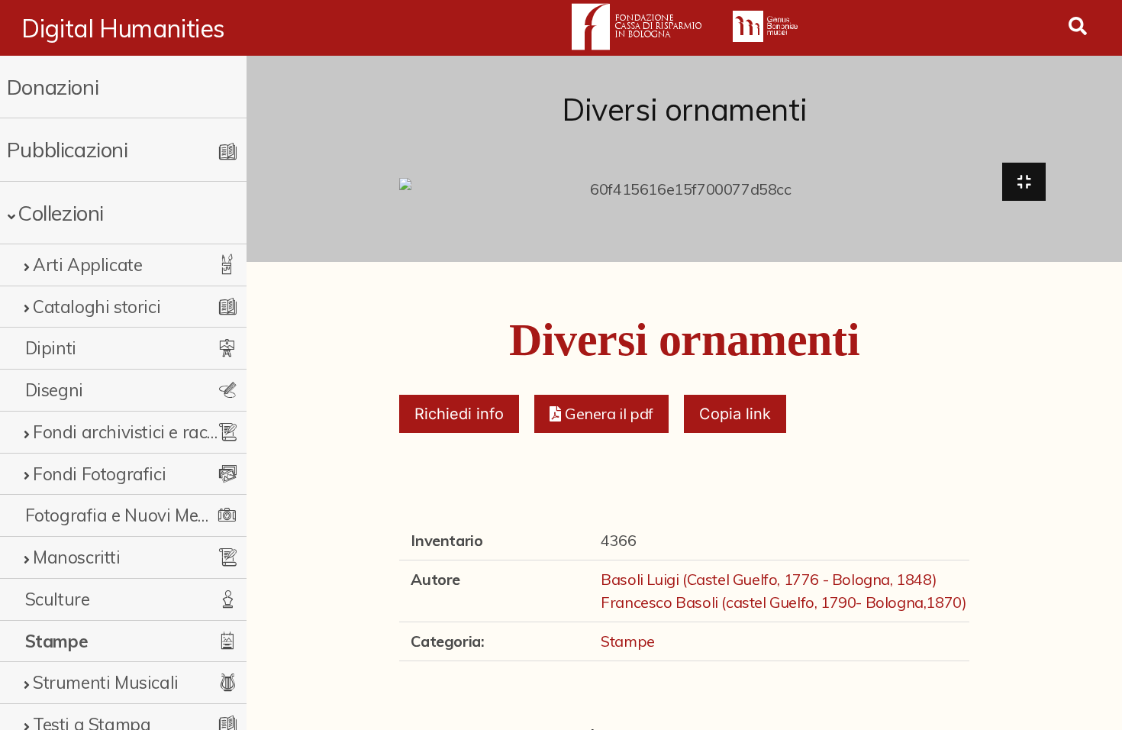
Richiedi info (459, 414)
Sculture (57, 599)
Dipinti (50, 348)
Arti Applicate (87, 265)
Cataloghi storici (96, 307)
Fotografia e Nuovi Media (120, 515)
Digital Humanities (123, 28)
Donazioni (52, 86)
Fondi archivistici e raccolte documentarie (128, 432)
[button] (601, 414)
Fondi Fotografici (99, 474)
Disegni (54, 390)
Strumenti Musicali (106, 682)
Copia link (735, 414)
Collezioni (61, 212)
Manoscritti (77, 557)
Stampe (57, 641)
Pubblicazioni (67, 149)
